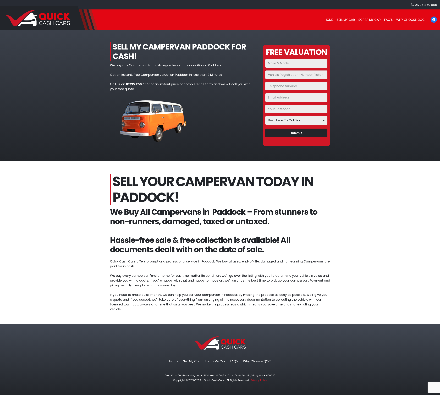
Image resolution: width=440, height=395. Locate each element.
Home (173, 361)
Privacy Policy (259, 380)
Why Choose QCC (257, 361)
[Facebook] (434, 20)
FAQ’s (234, 361)
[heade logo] (49, 18)
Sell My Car (191, 361)
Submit (296, 133)
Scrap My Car (215, 361)
